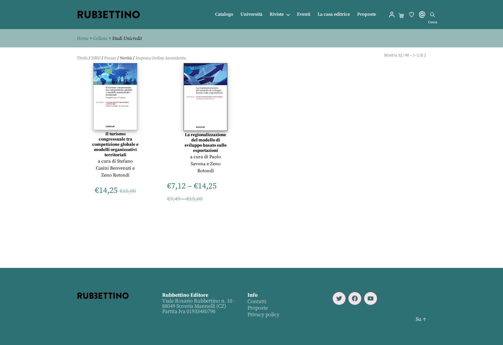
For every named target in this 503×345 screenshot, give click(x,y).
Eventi (303, 14)
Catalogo (224, 14)
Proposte (366, 14)
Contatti (256, 301)
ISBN (95, 58)
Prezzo (110, 58)
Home (82, 38)
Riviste (277, 14)
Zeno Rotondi (115, 175)
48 (407, 55)
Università (251, 14)
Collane (100, 38)
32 (400, 55)
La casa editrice (334, 14)
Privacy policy (263, 314)
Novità (126, 58)
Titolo (82, 58)
